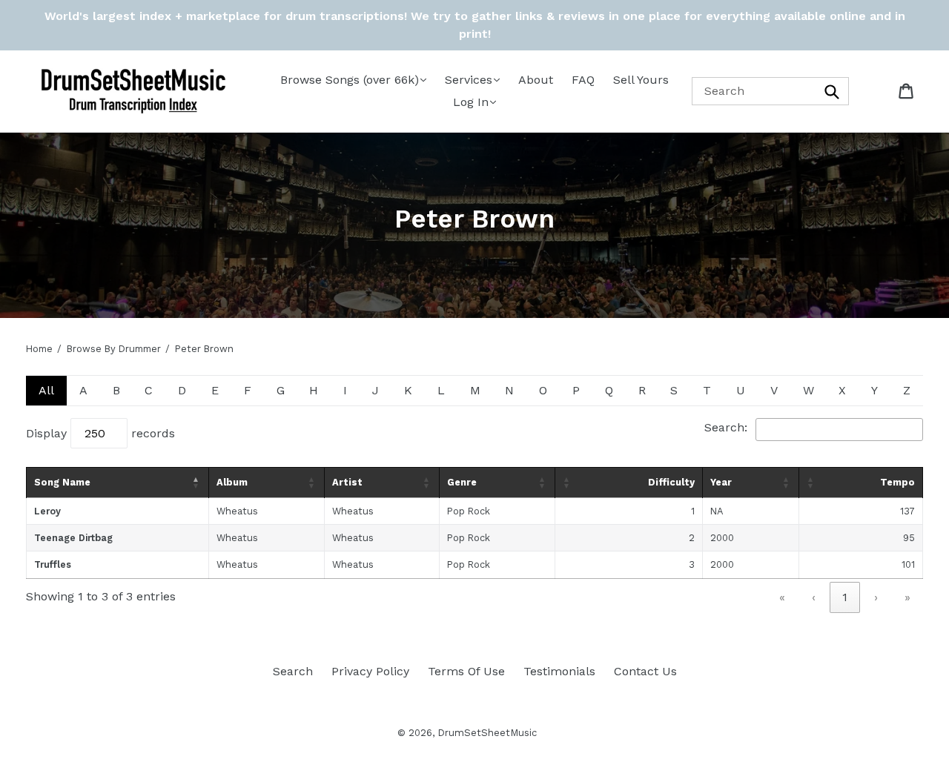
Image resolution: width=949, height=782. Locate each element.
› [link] (876, 597)
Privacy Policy (370, 671)
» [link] (907, 597)
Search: (725, 427)
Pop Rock (468, 511)
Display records (100, 433)
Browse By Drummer (114, 348)
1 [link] (844, 597)
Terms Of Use (466, 671)
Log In (471, 102)
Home (39, 348)
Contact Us (645, 671)
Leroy (47, 511)
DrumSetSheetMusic (487, 732)
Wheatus (353, 511)
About (535, 80)
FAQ (583, 80)
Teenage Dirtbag (73, 537)
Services (468, 80)
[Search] (832, 91)
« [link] (782, 597)
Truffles (52, 564)
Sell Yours (641, 80)
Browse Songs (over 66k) (349, 80)
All (46, 390)
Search (293, 671)
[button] (196, 482)
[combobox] (770, 91)
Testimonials (559, 671)
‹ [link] (814, 597)
